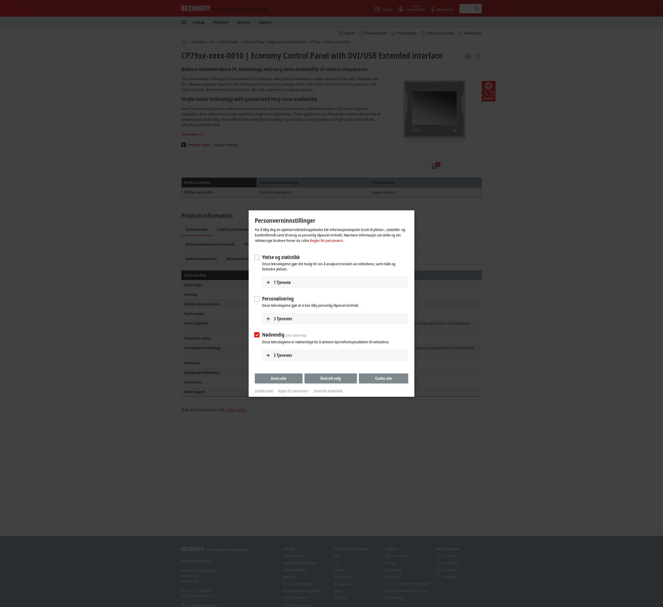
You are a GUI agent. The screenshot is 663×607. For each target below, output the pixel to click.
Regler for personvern (293, 391)
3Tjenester (283, 319)
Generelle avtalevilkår (328, 391)
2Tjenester (283, 355)
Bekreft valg (330, 378)
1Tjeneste (282, 282)
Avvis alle (278, 378)
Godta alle (383, 378)
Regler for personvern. (327, 240)
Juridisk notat (264, 391)
